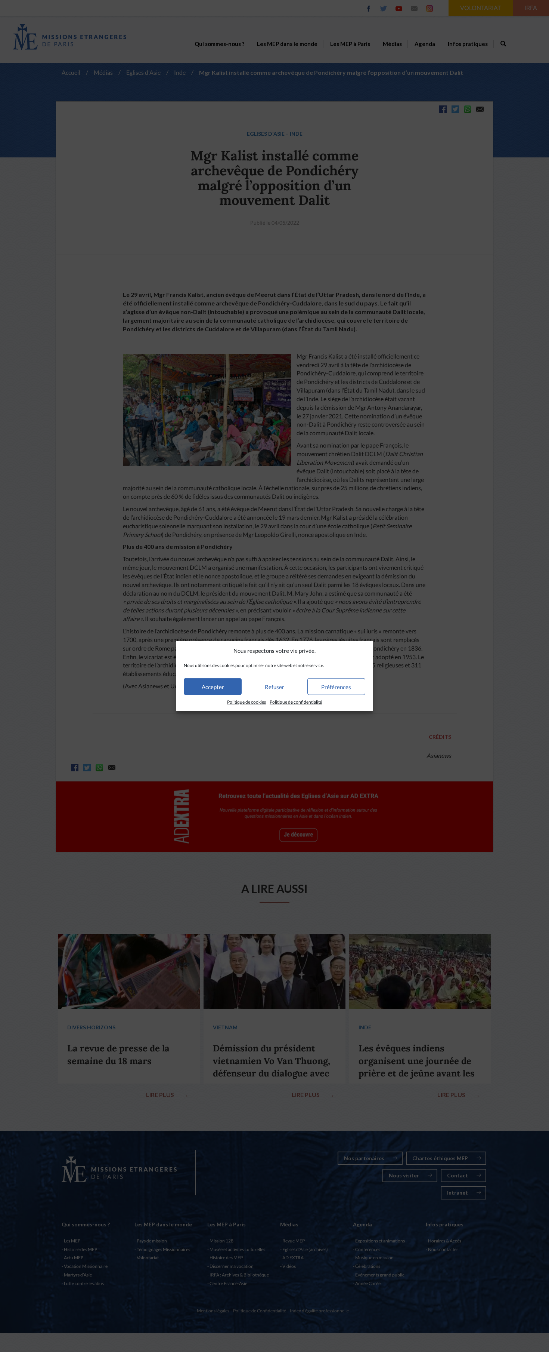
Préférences (336, 686)
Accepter (213, 686)
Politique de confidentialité (296, 702)
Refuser (274, 686)
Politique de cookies (246, 702)
